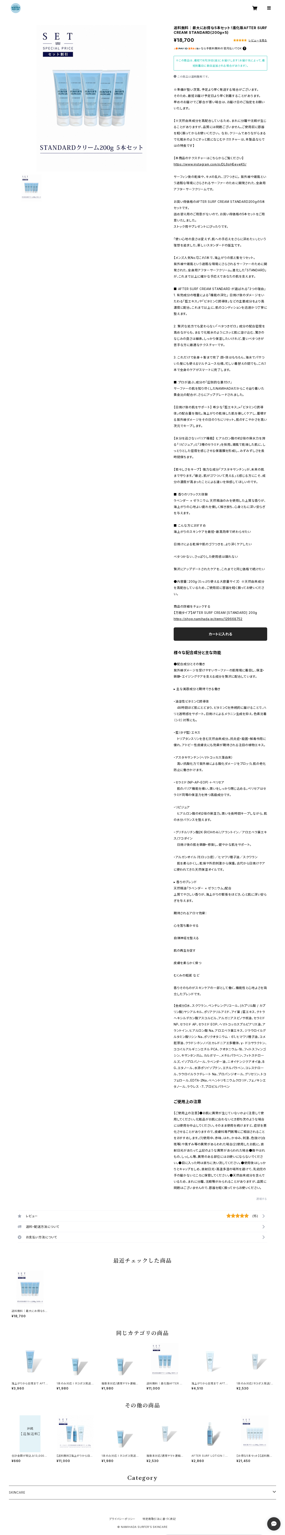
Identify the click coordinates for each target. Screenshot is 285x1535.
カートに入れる (220, 634)
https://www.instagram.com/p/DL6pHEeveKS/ (210, 164)
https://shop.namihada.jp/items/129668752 (208, 619)
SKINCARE (17, 1492)
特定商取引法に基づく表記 (159, 1519)
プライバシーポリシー (122, 1519)
